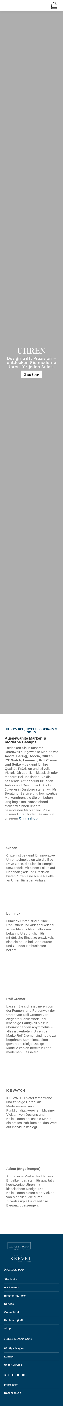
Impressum (11, 1384)
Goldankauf (11, 1312)
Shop (7, 1328)
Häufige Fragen (14, 1348)
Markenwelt (11, 1287)
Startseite (11, 1279)
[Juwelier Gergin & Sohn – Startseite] (19, 1246)
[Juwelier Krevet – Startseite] (20, 1258)
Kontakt (9, 1356)
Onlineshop (28, 818)
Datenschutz (12, 1392)
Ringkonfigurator (15, 1295)
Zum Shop (31, 374)
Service (9, 1303)
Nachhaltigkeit (13, 1320)
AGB (6, 1401)
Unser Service (13, 1364)
